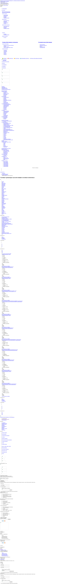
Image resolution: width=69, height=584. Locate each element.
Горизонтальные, (6, 22)
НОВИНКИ (5, 58)
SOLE (3, 204)
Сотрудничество (4, 426)
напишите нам (2, 559)
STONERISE (3, 207)
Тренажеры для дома (5, 88)
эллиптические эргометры (7, 104)
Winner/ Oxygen (4, 213)
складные (5, 155)
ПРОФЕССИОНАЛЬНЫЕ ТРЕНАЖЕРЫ (36, 58)
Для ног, (5, 52)
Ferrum (3, 190)
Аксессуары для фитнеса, (43, 45)
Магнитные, (5, 21)
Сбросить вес (5, 497)
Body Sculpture (4, 183)
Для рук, (5, 53)
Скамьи (5, 128)
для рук (5, 134)
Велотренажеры (4, 19)
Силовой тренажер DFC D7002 (6, 315)
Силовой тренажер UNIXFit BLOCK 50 (7, 267)
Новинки (3, 86)
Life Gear (3, 196)
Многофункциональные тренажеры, (9, 45)
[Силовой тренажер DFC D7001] (6, 277)
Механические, (6, 15)
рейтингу (3, 237)
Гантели (5, 145)
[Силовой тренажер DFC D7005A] (7, 370)
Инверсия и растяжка (6, 132)
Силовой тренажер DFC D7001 (6, 278)
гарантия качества (4, 553)
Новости (3, 427)
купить (3, 300)
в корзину (1, 549)
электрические (6, 92)
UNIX (3, 209)
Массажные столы (4, 450)
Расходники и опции (6, 151)
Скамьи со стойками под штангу (8, 127)
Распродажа (3, 87)
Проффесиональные (6, 28)
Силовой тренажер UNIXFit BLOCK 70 (7, 328)
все (2, 252)
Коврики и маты (6, 152)
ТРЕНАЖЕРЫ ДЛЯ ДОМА (25, 58)
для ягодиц (5, 133)
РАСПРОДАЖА (11, 58)
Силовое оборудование (5, 120)
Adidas (3, 181)
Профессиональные (6, 158)
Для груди (5, 54)
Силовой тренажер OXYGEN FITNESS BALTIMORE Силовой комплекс (12, 301)
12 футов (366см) (6, 165)
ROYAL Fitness (4, 203)
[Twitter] (3, 520)
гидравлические (6, 115)
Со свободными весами (5, 219)
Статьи (3, 429)
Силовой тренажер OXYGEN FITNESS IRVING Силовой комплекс (11, 340)
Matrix (3, 197)
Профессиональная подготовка (7, 496)
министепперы (6, 112)
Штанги (5, 142)
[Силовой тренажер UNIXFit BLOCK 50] (7, 266)
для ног (5, 136)
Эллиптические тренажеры (5, 103)
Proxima (3, 201)
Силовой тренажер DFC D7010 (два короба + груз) (9, 291)
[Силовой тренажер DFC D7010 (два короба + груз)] (9, 290)
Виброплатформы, (42, 44)
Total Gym (3, 208)
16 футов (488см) (6, 162)
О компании (3, 422)
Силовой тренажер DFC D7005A (6, 371)
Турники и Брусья (4, 217)
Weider (3, 212)
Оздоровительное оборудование (45, 42)
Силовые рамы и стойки (5, 222)
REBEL (3, 202)
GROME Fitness (4, 191)
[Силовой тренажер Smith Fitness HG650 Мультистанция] (10, 349)
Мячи (4, 159)
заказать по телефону (7, 300)
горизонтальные (6, 102)
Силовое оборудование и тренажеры (10, 42)
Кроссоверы (5, 131)
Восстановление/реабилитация (7, 494)
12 (2, 250)
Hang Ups (3, 192)
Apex (2, 182)
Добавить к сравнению (6, 262)
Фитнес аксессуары (6, 150)
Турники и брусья (4, 141)
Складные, (5, 16)
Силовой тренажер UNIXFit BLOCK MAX (8, 360)
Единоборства (5, 153)
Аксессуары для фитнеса (5, 149)
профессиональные (6, 93)
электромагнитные (6, 97)
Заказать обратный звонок (3, 2)
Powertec (3, 200)
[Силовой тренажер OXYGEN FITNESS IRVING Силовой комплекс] (11, 339)
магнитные (5, 99)
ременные (5, 98)
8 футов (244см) (6, 161)
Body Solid (3, 184)
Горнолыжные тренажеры (5, 232)
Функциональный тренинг (7, 123)
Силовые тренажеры (5, 48)
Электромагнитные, (6, 20)
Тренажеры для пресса (7, 124)
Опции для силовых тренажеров (8, 129)
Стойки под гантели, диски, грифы (8, 125)
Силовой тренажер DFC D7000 (6, 254)
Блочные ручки (6, 146)
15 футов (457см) (6, 163)
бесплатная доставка (5, 554)
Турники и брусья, (6, 46)
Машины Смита (4, 224)
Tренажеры (3, 173)
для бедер (5, 138)
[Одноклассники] (4, 520)
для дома (5, 95)
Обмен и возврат (4, 424)
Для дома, (5, 17)
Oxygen (3, 199)
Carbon (3, 186)
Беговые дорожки (4, 13)
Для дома (5, 23)
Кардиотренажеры (6, 11)
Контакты (3, 425)
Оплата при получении (5, 555)
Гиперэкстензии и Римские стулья (8, 139)
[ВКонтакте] (2, 520)
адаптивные (5, 109)
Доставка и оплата (4, 423)
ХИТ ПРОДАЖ (17, 58)
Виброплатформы (4, 447)
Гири (4, 144)
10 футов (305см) (6, 166)
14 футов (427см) (6, 164)
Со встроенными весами (7, 126)
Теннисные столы (42, 47)
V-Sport (3, 211)
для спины (3, 227)
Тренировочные (6, 157)
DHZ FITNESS (4, 188)
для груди (5, 137)
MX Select (3, 198)
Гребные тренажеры (4, 116)
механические (5, 94)
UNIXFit (3, 210)
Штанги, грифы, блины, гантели (8, 47)
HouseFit (3, 194)
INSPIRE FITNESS (4, 195)
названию (3, 238)
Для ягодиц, (5, 51)
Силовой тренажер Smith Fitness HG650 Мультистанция (9, 350)
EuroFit (3, 189)
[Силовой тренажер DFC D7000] (6, 253)
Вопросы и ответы (4, 428)
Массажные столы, (42, 46)
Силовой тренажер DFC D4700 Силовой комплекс (9, 384)
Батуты (3, 160)
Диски (4, 143)
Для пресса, (5, 50)
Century (3, 187)
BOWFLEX (3, 185)
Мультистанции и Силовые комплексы (9, 130)
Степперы (3, 32)
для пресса (5, 135)
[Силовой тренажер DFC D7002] (6, 314)
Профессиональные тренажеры (6, 89)
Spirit (2, 205)
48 (2, 251)
